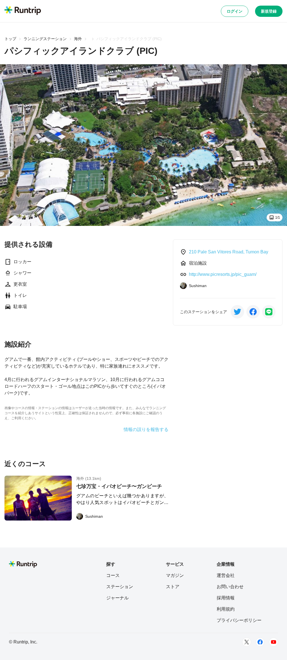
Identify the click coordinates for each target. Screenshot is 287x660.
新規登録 (269, 11)
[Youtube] (273, 642)
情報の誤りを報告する (146, 429)
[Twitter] (246, 642)
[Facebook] (260, 642)
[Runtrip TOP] (22, 11)
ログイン (234, 11)
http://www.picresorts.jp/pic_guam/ (222, 274)
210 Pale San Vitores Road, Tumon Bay (228, 251)
